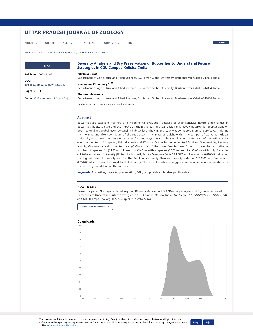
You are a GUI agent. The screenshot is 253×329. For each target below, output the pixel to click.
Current (49, 43)
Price (130, 43)
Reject (209, 322)
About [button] (29, 43)
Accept (196, 322)
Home (28, 52)
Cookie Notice (69, 325)
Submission (111, 43)
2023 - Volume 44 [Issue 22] (62, 52)
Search (221, 42)
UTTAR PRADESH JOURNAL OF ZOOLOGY (74, 32)
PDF (48, 65)
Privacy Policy (53, 325)
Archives (69, 43)
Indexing (89, 43)
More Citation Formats (94, 206)
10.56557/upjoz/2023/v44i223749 (45, 84)
